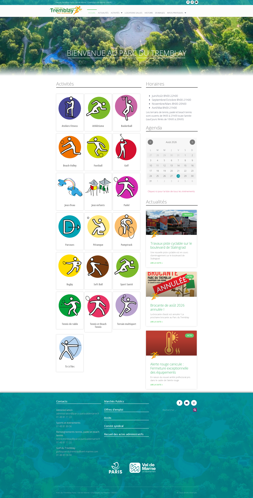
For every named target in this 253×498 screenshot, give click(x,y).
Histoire (149, 12)
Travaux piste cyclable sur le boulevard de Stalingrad (171, 245)
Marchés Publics (114, 401)
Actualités (103, 12)
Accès (107, 418)
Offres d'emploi (113, 409)
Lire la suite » (156, 263)
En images (160, 12)
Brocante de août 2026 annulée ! (167, 307)
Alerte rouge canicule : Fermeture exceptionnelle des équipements (169, 368)
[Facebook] (188, 2)
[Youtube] (196, 2)
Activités (115, 12)
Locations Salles (133, 12)
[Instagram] (192, 2)
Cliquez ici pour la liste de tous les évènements (171, 191)
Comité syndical (113, 426)
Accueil (92, 12)
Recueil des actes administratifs (123, 434)
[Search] (195, 410)
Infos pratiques (175, 12)
